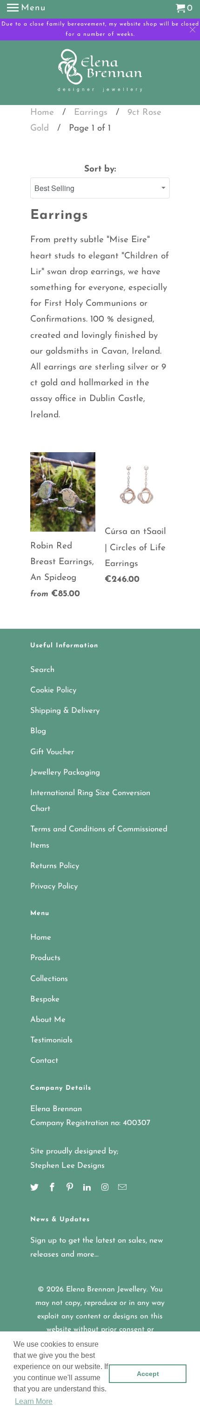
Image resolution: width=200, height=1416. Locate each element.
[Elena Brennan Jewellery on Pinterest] (71, 1188)
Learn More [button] (34, 1401)
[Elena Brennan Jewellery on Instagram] (105, 1188)
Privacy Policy (54, 886)
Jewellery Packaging (65, 773)
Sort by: (100, 169)
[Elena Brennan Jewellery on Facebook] (53, 1188)
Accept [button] (148, 1373)
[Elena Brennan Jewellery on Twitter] (35, 1188)
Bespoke (45, 999)
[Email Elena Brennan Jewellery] (123, 1188)
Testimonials (51, 1040)
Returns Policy (54, 866)
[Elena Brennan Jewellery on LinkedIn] (88, 1188)
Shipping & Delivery (65, 711)
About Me (48, 1020)
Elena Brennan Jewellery (106, 1289)
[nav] (26, 9)
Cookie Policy (53, 690)
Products (45, 958)
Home (42, 112)
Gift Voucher (52, 752)
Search (42, 670)
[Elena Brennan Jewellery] (100, 73)
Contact (44, 1061)
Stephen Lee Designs (67, 1166)
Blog (38, 731)
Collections (49, 979)
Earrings (90, 112)
